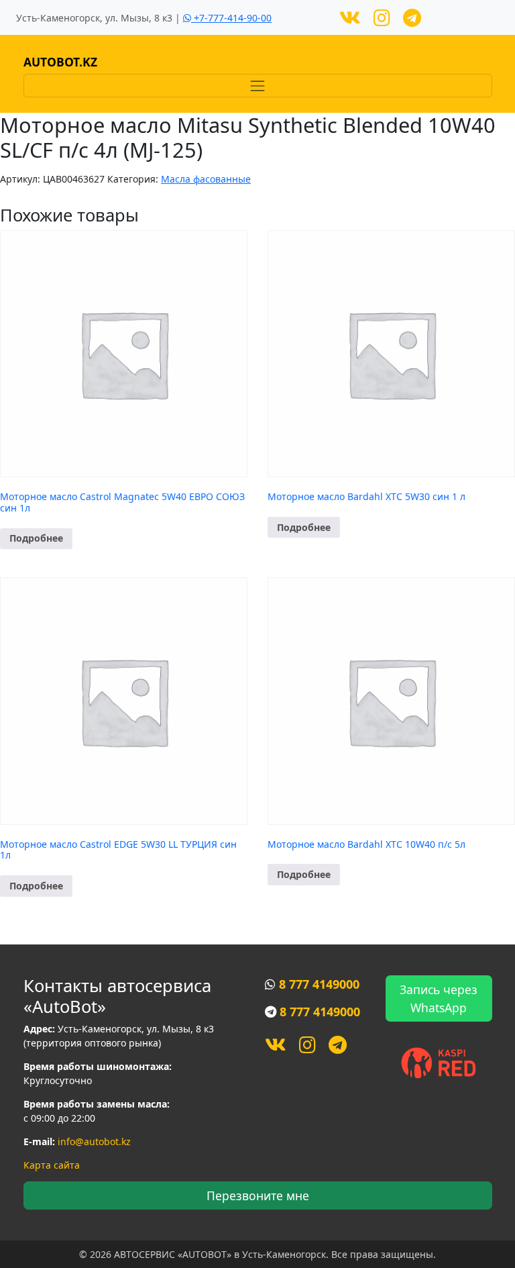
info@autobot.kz (94, 1141)
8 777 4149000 (319, 984)
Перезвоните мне (258, 1195)
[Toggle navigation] (257, 85)
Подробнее (36, 538)
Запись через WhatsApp (438, 998)
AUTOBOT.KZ (60, 62)
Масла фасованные (206, 179)
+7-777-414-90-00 (231, 17)
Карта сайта (51, 1165)
